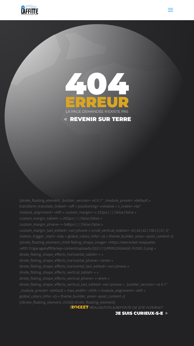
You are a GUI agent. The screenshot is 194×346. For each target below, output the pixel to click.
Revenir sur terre (100, 119)
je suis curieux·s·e (139, 313)
